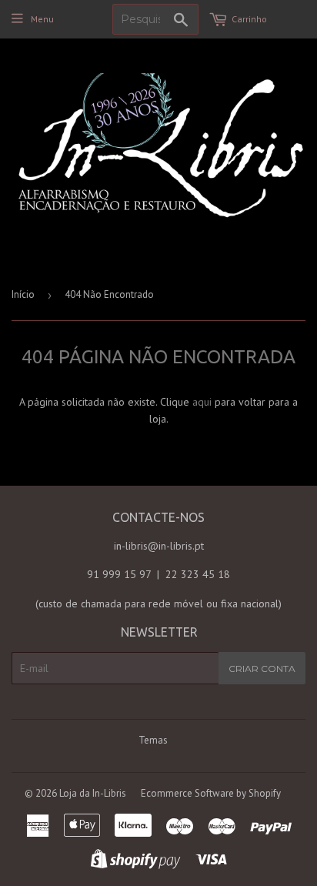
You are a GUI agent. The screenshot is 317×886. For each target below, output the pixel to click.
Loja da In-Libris (92, 793)
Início (23, 294)
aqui (202, 402)
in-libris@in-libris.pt (159, 546)
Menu (42, 19)
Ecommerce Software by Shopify (211, 793)
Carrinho (249, 19)
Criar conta (262, 668)
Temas (153, 740)
